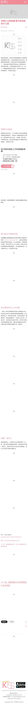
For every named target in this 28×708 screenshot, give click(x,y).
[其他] (26, 28)
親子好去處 (4, 27)
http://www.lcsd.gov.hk (11, 240)
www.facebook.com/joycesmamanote (11, 537)
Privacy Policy (17, 698)
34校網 (11, 621)
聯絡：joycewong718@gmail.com (10, 540)
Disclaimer (10, 698)
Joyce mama (4, 30)
